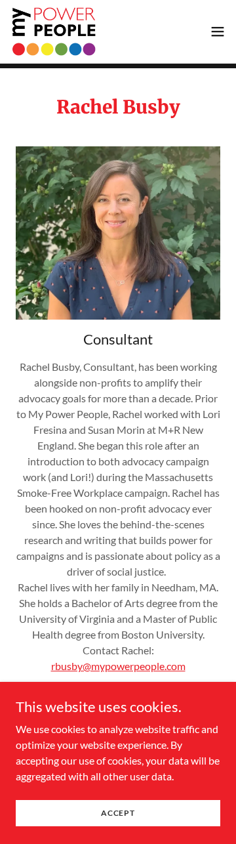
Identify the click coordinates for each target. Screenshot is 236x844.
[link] (54, 31)
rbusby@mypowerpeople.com (118, 666)
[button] (218, 31)
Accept (118, 813)
